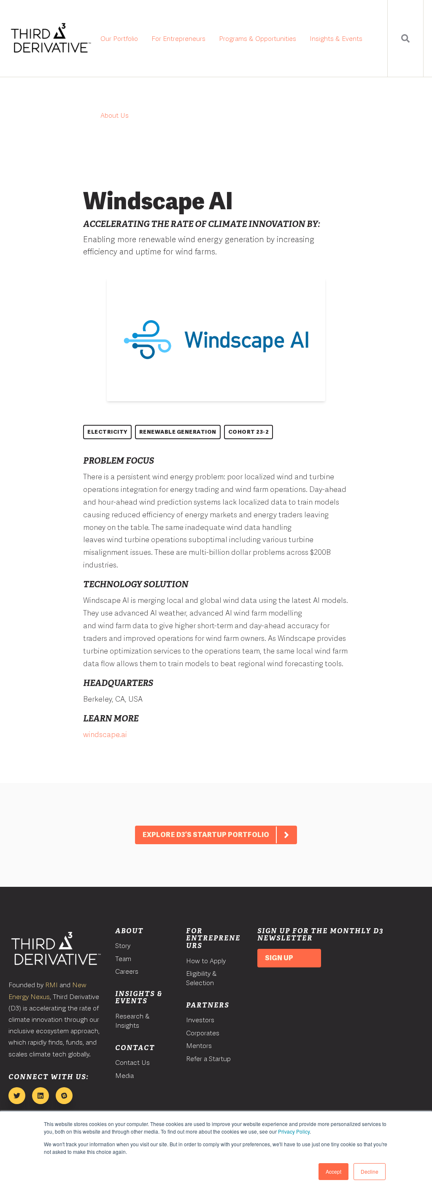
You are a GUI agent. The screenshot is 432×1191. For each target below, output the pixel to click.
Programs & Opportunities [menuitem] (257, 38)
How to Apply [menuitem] (206, 960)
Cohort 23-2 (248, 431)
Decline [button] (369, 1171)
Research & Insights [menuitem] (132, 1021)
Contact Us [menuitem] (132, 1062)
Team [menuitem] (123, 958)
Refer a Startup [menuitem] (208, 1058)
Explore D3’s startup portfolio (206, 834)
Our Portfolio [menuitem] (119, 38)
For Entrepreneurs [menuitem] (178, 38)
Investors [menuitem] (200, 1019)
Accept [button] (333, 1171)
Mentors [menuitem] (199, 1045)
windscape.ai (105, 734)
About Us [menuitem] (114, 115)
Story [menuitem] (122, 945)
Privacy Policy (294, 1131)
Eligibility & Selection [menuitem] (201, 978)
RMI (51, 984)
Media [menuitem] (124, 1075)
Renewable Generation (177, 431)
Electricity (107, 431)
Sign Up (279, 957)
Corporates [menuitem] (202, 1033)
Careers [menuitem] (126, 971)
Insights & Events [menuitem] (336, 38)
